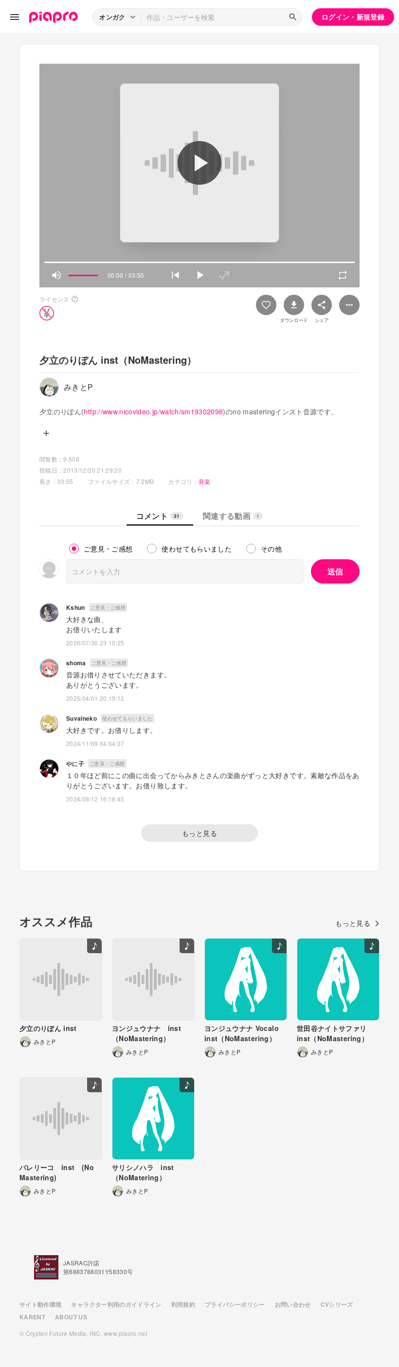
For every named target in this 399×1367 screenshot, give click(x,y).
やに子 (75, 763)
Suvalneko (81, 718)
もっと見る (199, 833)
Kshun (75, 607)
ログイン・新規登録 (353, 16)
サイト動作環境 (40, 1304)
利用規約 (183, 1304)
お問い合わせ (293, 1304)
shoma (76, 662)
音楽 (205, 481)
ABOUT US (71, 1317)
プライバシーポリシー (235, 1304)
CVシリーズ (337, 1304)
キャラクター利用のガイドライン (116, 1304)
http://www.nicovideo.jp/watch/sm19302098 (153, 411)
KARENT (32, 1317)
